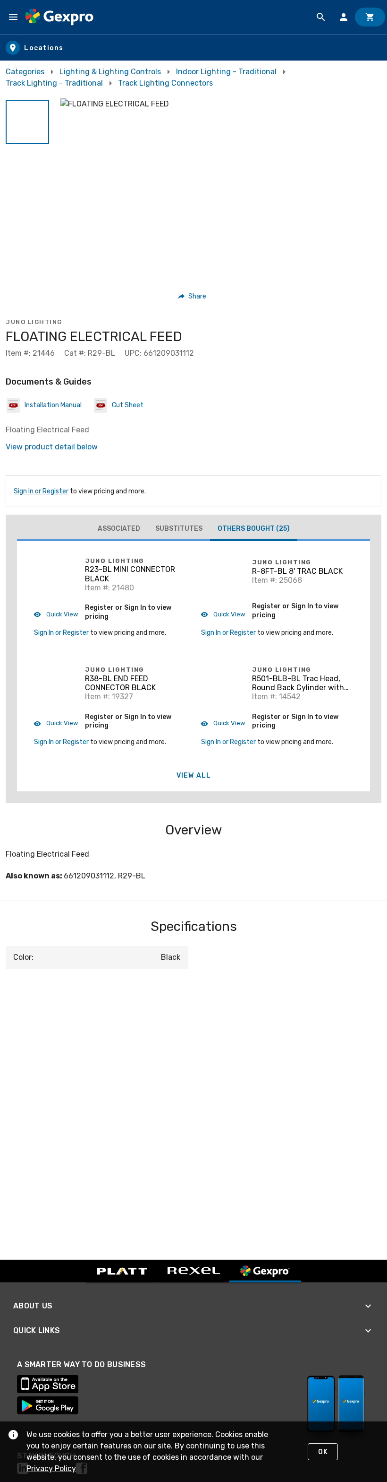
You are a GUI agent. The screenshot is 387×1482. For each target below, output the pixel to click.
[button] (27, 122)
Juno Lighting (34, 321)
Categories (25, 71)
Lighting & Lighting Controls (110, 71)
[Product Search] (321, 17)
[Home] (59, 17)
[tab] (119, 528)
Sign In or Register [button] (61, 633)
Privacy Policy (51, 1468)
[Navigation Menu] (13, 17)
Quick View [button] (61, 614)
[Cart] (370, 17)
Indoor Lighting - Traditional (226, 71)
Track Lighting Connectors (165, 83)
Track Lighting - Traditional (54, 83)
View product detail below (52, 446)
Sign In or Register (41, 491)
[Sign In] (343, 17)
